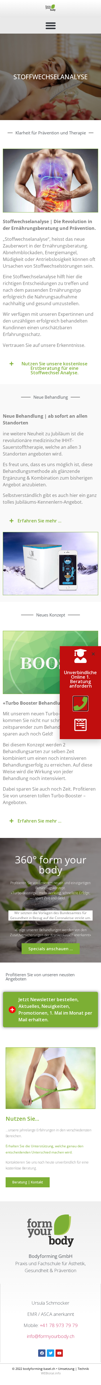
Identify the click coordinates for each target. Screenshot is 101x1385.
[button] (50, 25)
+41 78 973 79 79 (59, 1325)
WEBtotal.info (51, 1373)
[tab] (50, 1009)
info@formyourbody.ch (50, 1336)
